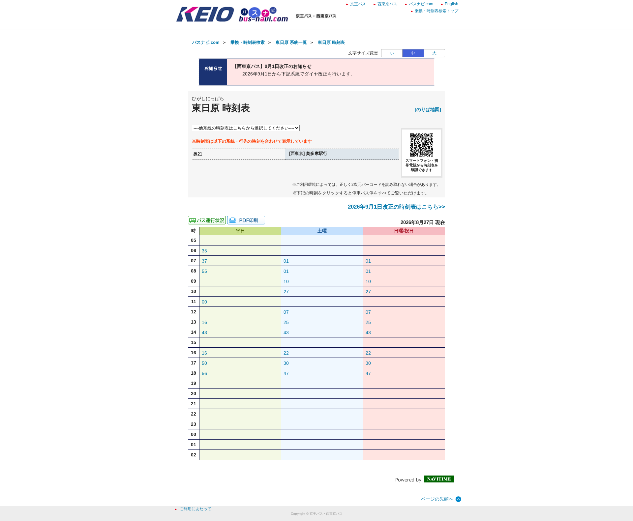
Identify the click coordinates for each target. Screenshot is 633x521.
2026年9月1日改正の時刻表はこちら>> (396, 207)
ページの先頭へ (437, 499)
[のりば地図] (428, 109)
